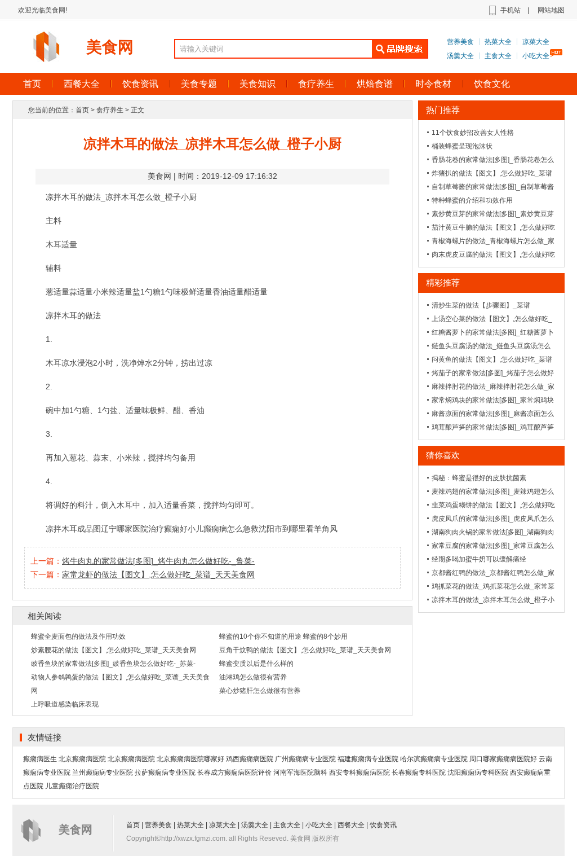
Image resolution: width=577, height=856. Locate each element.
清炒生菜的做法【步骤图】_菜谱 (481, 305)
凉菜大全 (535, 42)
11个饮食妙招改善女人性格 (473, 133)
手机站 (510, 10)
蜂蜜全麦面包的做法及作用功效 (78, 636)
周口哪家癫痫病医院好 (503, 759)
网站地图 (551, 10)
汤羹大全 (460, 56)
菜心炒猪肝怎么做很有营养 (259, 691)
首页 (32, 84)
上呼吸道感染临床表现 (65, 704)
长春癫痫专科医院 (419, 772)
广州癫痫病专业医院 (305, 759)
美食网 (110, 47)
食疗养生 (316, 84)
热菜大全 (498, 42)
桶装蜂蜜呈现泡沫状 (462, 146)
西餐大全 (82, 84)
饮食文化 (492, 84)
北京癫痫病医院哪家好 (190, 759)
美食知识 (257, 84)
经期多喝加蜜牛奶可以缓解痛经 (479, 559)
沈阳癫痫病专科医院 (477, 772)
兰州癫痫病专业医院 (102, 772)
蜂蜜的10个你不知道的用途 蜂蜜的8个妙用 (283, 636)
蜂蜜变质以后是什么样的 (256, 664)
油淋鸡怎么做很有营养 (253, 677)
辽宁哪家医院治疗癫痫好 (144, 528)
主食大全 (498, 56)
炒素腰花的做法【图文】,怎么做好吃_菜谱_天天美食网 (113, 650)
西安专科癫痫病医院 (359, 772)
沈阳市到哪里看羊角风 (298, 528)
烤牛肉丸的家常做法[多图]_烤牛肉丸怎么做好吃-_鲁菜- (158, 560)
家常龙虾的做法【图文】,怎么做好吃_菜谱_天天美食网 (158, 574)
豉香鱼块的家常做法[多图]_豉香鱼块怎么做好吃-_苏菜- (113, 664)
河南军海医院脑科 (300, 772)
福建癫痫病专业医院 (368, 759)
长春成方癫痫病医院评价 (234, 772)
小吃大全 (535, 56)
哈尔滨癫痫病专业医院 (434, 759)
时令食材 (433, 84)
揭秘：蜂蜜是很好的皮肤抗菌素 (479, 478)
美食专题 (199, 84)
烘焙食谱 (375, 84)
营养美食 (460, 42)
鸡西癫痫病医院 (249, 759)
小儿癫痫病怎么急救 (223, 528)
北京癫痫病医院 (82, 759)
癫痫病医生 (40, 759)
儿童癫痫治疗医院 (72, 786)
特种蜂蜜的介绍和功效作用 (472, 200)
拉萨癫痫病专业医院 (165, 772)
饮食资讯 (140, 84)
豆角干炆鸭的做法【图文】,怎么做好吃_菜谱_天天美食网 (305, 650)
